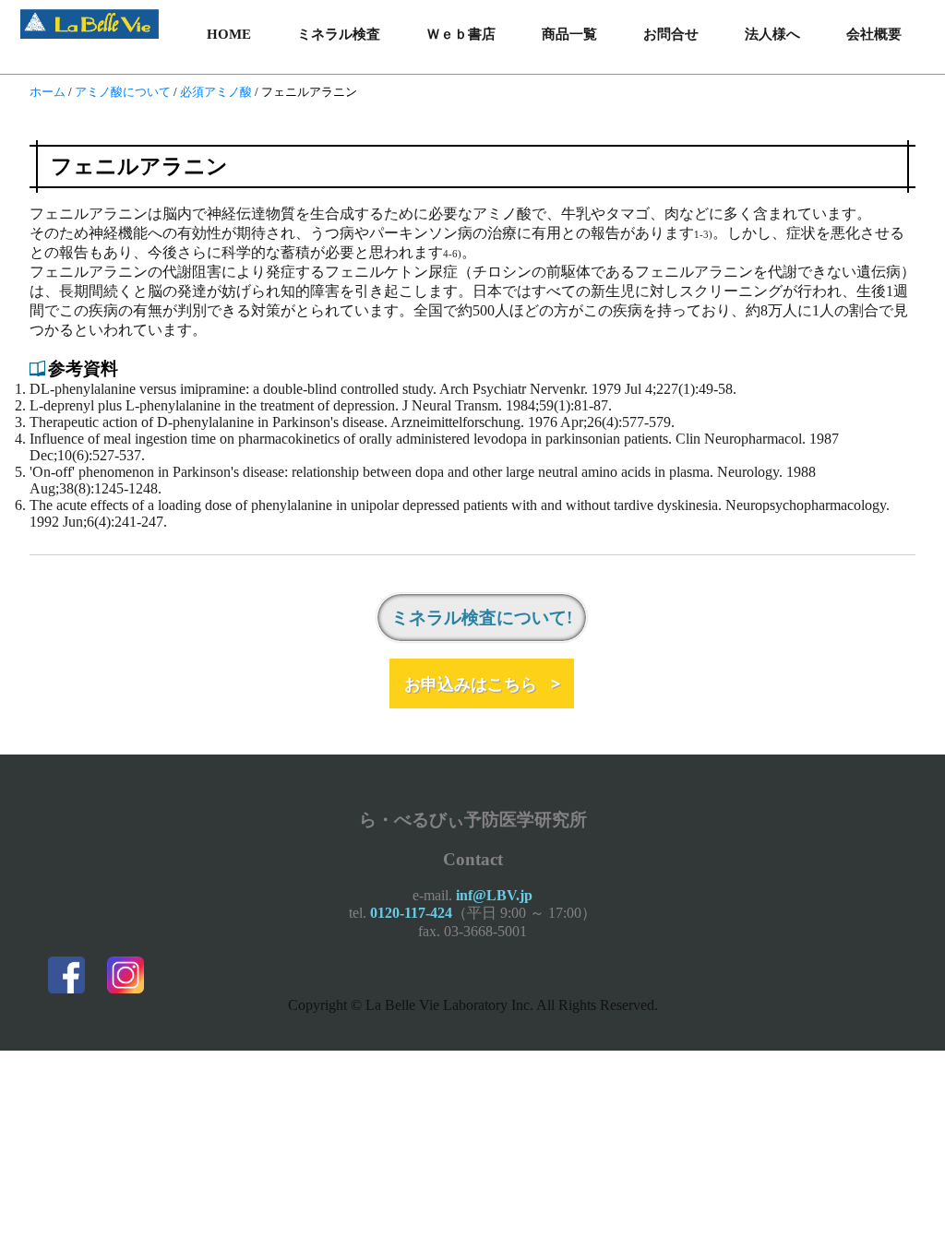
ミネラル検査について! (481, 617)
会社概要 (874, 34)
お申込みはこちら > (482, 683)
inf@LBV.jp (494, 895)
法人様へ (772, 34)
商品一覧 (569, 34)
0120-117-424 (411, 913)
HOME (229, 34)
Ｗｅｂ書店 (461, 34)
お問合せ (671, 34)
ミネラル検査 (338, 34)
